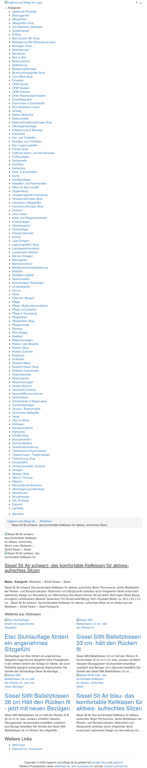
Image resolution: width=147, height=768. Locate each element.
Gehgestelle (19, 160)
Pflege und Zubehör (24, 309)
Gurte (15, 176)
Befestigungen (21, 50)
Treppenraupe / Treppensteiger (31, 454)
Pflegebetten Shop (23, 321)
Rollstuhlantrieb (21, 374)
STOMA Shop (20, 435)
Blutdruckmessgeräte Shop (28, 72)
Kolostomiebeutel (22, 233)
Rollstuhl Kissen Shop (25, 367)
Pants (15, 294)
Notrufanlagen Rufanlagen (28, 283)
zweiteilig (17, 508)
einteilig (16, 111)
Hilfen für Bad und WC (25, 187)
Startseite (18, 514)
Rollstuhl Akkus (21, 363)
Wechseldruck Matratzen (27, 485)
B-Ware (16, 34)
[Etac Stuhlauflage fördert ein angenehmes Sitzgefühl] (20, 623)
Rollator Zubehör (22, 351)
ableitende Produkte (24, 11)
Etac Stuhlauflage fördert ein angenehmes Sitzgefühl (36, 642)
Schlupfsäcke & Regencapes (29, 401)
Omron (16, 290)
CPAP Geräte (20, 84)
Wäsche (17, 481)
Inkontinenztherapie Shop (27, 206)
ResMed (17, 336)
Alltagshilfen (19, 19)
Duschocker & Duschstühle (28, 103)
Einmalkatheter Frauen (26, 107)
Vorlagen (17, 470)
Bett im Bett (19, 57)
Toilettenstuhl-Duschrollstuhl (29, 451)
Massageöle (19, 260)
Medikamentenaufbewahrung (30, 267)
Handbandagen (21, 179)
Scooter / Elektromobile (26, 409)
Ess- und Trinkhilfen (24, 137)
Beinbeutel (18, 53)
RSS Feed (18, 745)
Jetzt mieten (19, 214)
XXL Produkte (20, 500)
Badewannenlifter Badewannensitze (34, 42)
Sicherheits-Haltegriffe (25, 412)
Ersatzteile (18, 134)
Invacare (17, 210)
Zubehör (17, 504)
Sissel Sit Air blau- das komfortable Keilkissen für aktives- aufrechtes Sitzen (109, 701)
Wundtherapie (20, 497)
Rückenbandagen (23, 382)
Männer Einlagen (22, 256)
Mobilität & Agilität (23, 275)
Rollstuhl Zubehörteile (25, 370)
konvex (16, 237)
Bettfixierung (19, 65)
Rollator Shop (20, 348)
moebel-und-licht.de (116, 766)
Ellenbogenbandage (24, 126)
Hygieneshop (20, 191)
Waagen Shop (20, 474)
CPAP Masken (20, 88)
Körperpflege (20, 229)
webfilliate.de (62, 766)
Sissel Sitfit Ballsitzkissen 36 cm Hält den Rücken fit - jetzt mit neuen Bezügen (37, 701)
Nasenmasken (21, 279)
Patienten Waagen (23, 298)
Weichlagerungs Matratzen (28, 489)
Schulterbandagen (23, 405)
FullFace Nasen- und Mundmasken (33, 153)
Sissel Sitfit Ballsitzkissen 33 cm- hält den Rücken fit (108, 642)
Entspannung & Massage (27, 130)
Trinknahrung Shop (23, 458)
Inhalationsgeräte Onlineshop (30, 195)
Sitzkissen (18, 424)
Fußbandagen (20, 157)
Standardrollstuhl (22, 428)
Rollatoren (18, 355)
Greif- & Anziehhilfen (24, 172)
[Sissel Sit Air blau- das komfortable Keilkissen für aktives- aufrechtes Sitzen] (91, 680)
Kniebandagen (21, 221)
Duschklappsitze (22, 99)
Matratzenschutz (22, 263)
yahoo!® (118, 762)
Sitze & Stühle (20, 420)
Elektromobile (20, 118)
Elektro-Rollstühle (22, 115)
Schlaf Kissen (20, 397)
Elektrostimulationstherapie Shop (32, 122)
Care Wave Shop (22, 76)
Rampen (17, 328)
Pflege (16, 302)
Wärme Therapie (22, 477)
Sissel (15, 416)
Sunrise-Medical (22, 443)
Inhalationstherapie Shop (27, 199)
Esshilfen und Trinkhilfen (27, 141)
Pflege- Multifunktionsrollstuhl (30, 306)
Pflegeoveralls (20, 325)
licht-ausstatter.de (82, 766)
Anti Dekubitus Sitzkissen (27, 27)
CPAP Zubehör (21, 92)
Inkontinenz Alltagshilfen (27, 202)
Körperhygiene (21, 225)
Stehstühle (18, 432)
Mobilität (17, 271)
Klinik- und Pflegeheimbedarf (29, 218)
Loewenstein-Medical (25, 252)
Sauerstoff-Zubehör (24, 390)
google (96, 762)
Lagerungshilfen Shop (25, 244)
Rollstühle (18, 359)
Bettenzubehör (21, 61)
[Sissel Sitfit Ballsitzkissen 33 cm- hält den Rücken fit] (91, 623)
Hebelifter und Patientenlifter (29, 183)
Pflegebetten (20, 317)
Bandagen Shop (22, 46)
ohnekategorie (21, 286)
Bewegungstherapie (24, 69)
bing (104, 762)
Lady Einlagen (20, 241)
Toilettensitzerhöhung (25, 447)
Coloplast (18, 80)
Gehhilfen (18, 164)
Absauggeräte (20, 15)
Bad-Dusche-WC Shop (26, 38)
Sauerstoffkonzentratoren (27, 393)
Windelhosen (20, 493)
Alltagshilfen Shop (23, 23)
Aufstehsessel (20, 30)
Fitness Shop (20, 149)
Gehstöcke (18, 168)
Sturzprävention (21, 439)
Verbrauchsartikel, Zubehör (28, 466)
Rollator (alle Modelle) (25, 344)
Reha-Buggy (19, 332)
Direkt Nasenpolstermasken (29, 95)
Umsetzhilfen (20, 462)
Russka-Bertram (22, 386)
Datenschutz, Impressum (27, 749)
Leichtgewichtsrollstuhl (25, 248)
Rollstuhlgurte (20, 378)
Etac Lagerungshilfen (25, 145)
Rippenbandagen (22, 340)
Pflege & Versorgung (24, 313)
